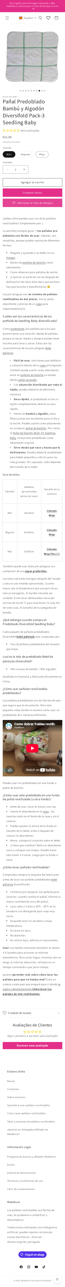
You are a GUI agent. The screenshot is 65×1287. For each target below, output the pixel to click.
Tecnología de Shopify (40, 1280)
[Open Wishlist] (48, 18)
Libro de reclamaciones (20, 1189)
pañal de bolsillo (36, 428)
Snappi (10, 257)
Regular (27, 155)
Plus (42, 154)
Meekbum (25, 1280)
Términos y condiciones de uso (25, 1180)
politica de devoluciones (21, 1172)
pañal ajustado (27, 379)
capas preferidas (36, 571)
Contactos (13, 1089)
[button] (7, 18)
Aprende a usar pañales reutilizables (28, 1105)
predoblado (17, 328)
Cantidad (7, 162)
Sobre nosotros (16, 1097)
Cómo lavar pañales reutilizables (26, 1113)
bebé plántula (25, 636)
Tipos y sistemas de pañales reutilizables (31, 1121)
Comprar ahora (32, 192)
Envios (11, 1164)
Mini (9, 154)
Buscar (11, 1081)
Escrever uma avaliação (32, 1045)
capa (39, 304)
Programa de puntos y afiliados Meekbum (31, 1156)
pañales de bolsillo (34, 262)
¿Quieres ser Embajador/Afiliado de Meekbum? (27, 1132)
